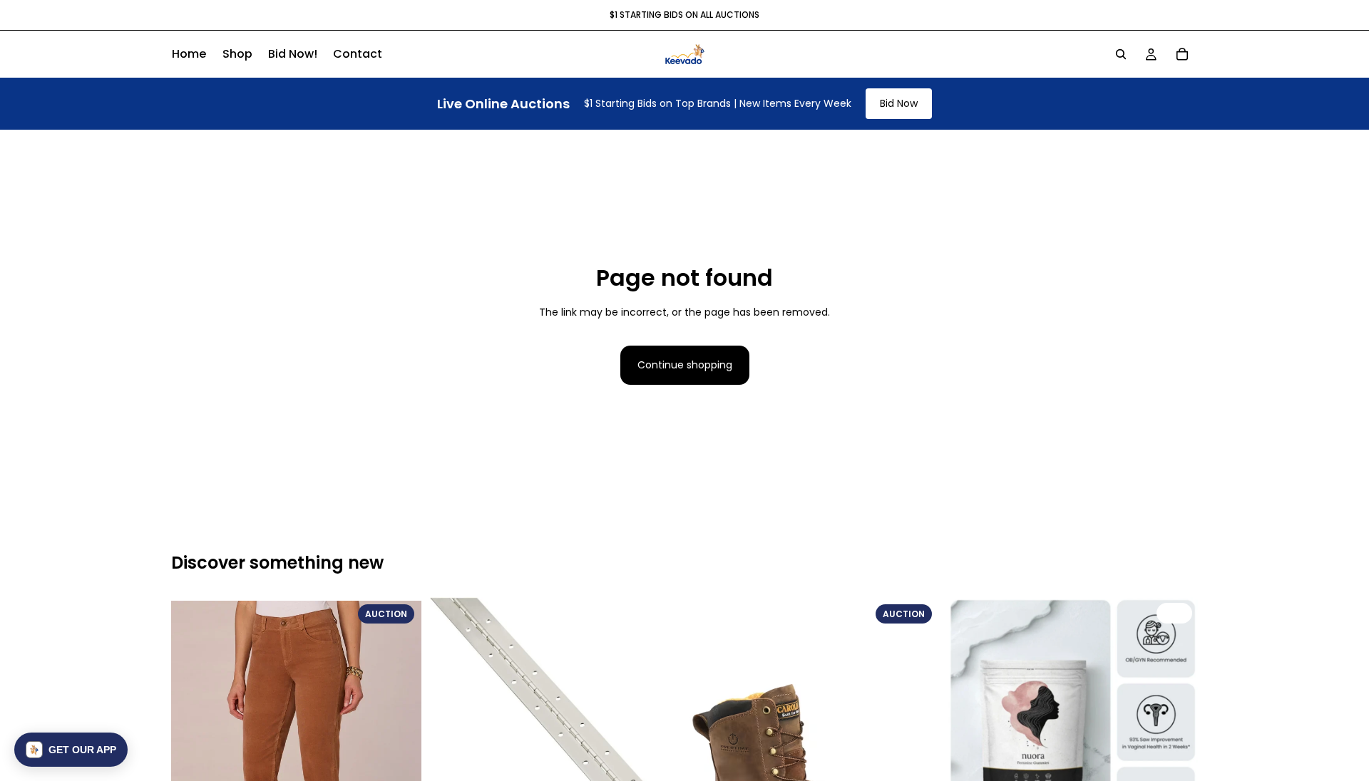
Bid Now (899, 103)
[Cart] (1182, 54)
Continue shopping (684, 365)
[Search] (1121, 54)
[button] (71, 750)
